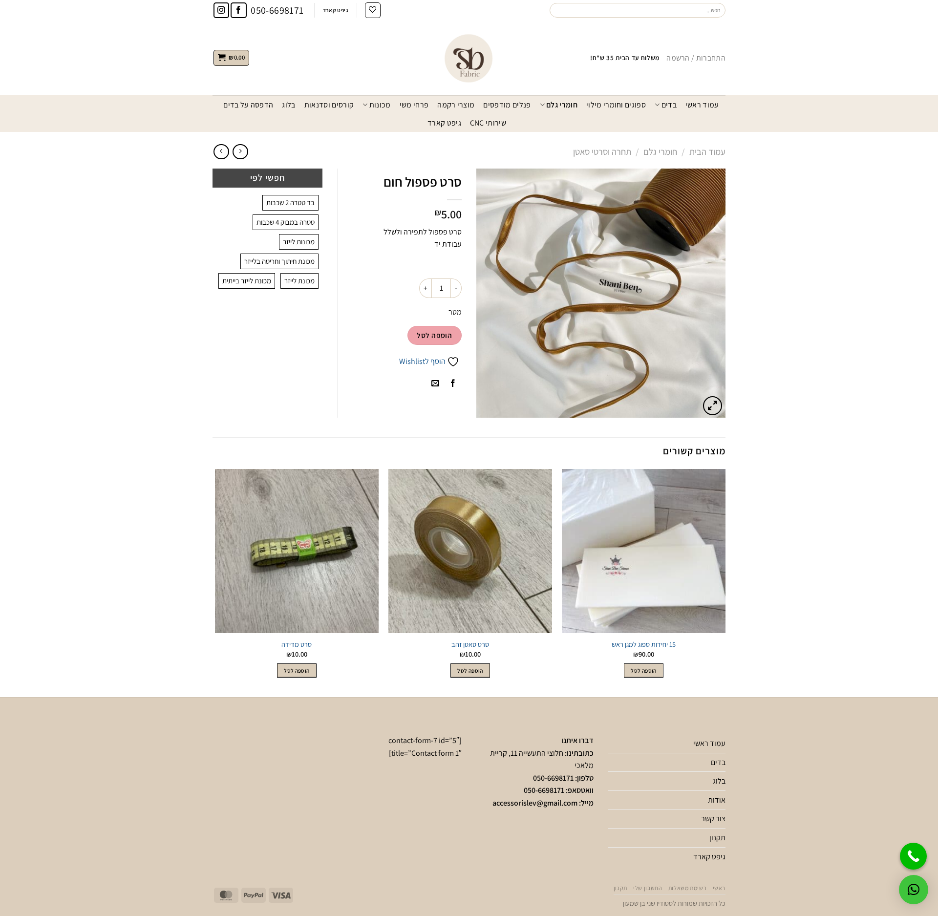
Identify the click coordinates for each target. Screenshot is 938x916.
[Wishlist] (373, 10)
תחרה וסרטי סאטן (602, 151)
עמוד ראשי (702, 105)
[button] (913, 889)
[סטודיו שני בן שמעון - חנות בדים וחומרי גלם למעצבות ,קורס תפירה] (469, 57)
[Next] (215, 582)
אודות (716, 800)
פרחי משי (414, 105)
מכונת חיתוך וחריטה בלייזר (279, 261)
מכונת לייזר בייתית (246, 280)
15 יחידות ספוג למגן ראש (644, 644)
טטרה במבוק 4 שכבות (285, 222)
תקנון (717, 837)
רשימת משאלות (687, 888)
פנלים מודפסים (507, 105)
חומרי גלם (561, 105)
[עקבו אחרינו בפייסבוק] (239, 10)
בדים (669, 105)
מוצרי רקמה (455, 105)
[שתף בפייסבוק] (453, 384)
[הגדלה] (712, 405)
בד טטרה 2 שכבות (290, 202)
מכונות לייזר (299, 241)
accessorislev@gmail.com (534, 803)
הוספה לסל (434, 335)
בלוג (288, 105)
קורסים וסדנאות (329, 105)
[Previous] (725, 582)
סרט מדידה (296, 644)
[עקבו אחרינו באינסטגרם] (221, 10)
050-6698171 (553, 778)
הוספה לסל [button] (643, 670)
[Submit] (557, 10)
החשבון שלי (647, 888)
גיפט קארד (444, 123)
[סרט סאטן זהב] (470, 551)
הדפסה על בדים (248, 105)
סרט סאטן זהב (470, 644)
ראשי (719, 888)
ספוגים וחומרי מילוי (616, 105)
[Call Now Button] (913, 856)
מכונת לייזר (299, 280)
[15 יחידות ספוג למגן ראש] (643, 551)
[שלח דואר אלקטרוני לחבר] (435, 384)
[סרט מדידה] (297, 551)
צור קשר (713, 818)
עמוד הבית (707, 151)
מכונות (379, 105)
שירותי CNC (488, 123)
